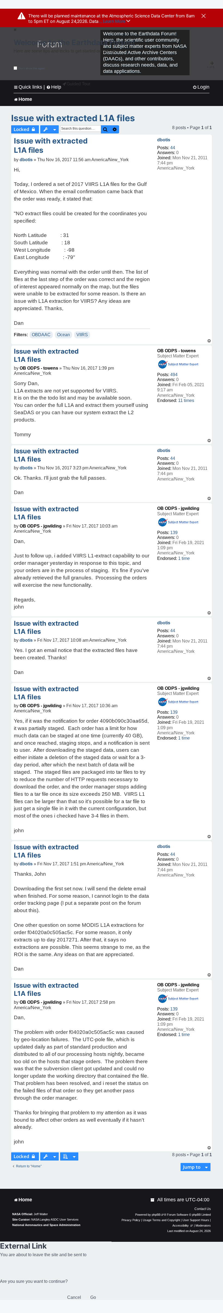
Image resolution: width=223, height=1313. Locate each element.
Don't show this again (31, 68)
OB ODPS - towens (176, 350)
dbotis (163, 140)
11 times (186, 400)
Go (93, 1297)
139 (174, 532)
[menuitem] (201, 87)
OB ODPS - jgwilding (178, 508)
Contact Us (202, 1209)
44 (172, 147)
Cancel (74, 1297)
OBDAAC (41, 334)
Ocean (63, 334)
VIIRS (82, 334)
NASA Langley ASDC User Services (55, 1219)
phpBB (156, 1214)
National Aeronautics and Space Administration (46, 1225)
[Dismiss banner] (204, 16)
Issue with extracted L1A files (73, 118)
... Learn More (112, 21)
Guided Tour (78, 84)
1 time (184, 558)
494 (174, 374)
